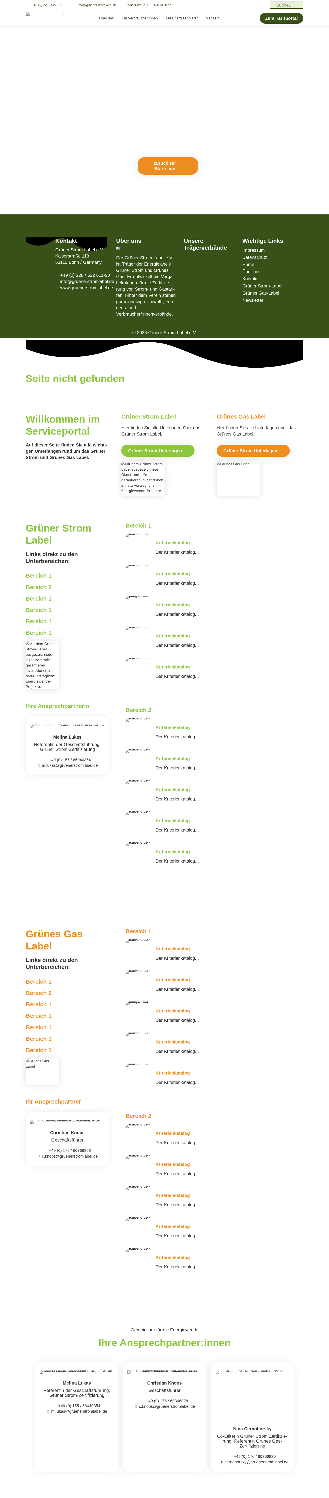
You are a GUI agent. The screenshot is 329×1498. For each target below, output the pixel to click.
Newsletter (252, 300)
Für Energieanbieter (182, 18)
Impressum (253, 250)
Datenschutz (254, 257)
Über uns (106, 18)
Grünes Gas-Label (260, 293)
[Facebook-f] (255, 5)
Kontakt (250, 278)
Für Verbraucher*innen (140, 18)
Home (248, 264)
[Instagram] (245, 5)
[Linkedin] (235, 5)
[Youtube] (265, 5)
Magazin (212, 18)
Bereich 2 (38, 587)
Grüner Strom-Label (262, 285)
